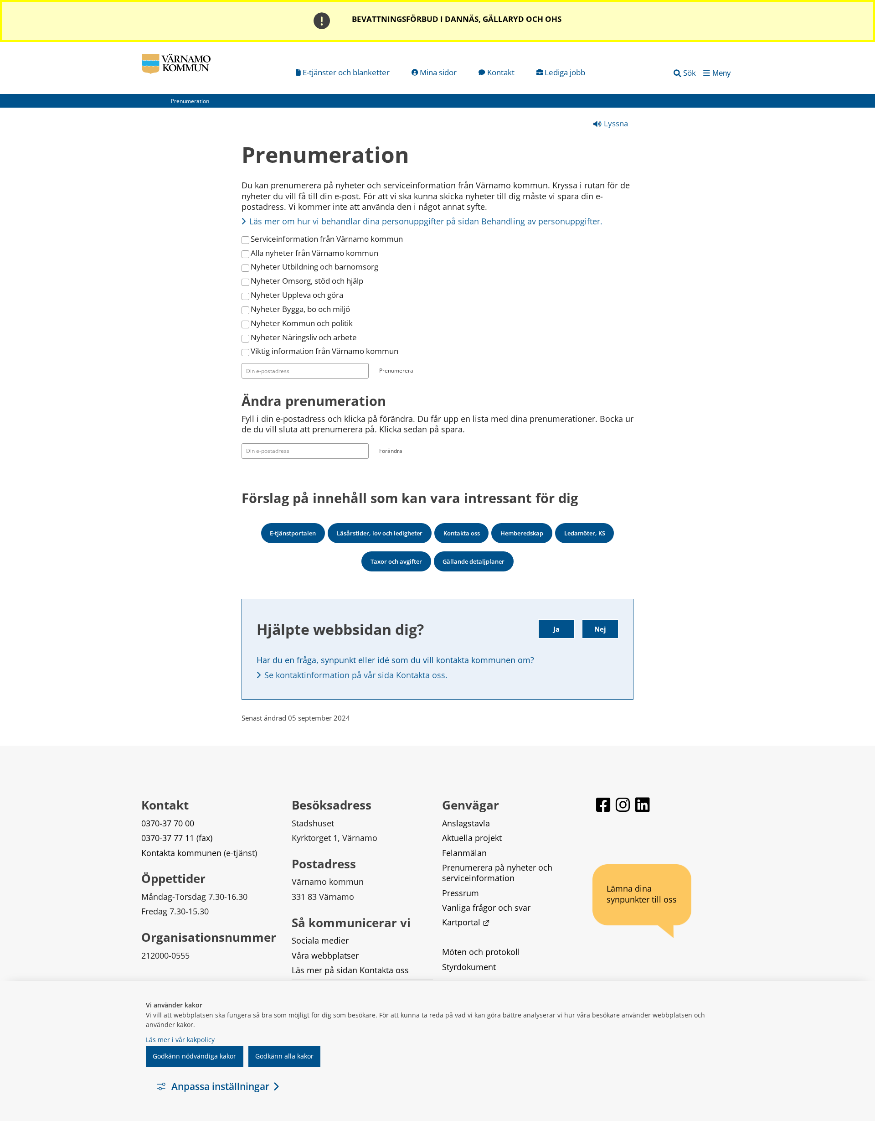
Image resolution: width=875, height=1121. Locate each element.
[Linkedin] (642, 809)
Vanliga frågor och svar (486, 907)
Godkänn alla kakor (284, 1056)
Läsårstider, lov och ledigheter (379, 533)
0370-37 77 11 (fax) (176, 837)
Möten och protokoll (481, 951)
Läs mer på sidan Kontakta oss (350, 970)
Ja (556, 628)
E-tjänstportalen (293, 533)
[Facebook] (604, 809)
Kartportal (465, 922)
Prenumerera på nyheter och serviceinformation (498, 872)
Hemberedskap (521, 533)
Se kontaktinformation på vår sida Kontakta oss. (356, 674)
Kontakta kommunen (181, 852)
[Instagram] (624, 809)
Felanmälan (464, 852)
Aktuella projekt (472, 837)
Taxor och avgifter (396, 561)
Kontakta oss (461, 533)
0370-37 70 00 (167, 823)
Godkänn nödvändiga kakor (194, 1056)
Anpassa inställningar (220, 1086)
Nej (600, 628)
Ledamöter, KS (584, 533)
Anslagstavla (466, 823)
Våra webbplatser (325, 955)
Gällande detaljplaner (473, 561)
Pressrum (460, 892)
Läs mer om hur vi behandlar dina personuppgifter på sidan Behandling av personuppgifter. (425, 221)
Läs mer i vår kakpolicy (180, 1039)
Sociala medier (320, 940)
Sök (689, 72)
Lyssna (615, 123)
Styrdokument (469, 966)
